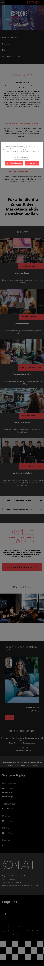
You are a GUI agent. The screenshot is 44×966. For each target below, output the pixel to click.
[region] (22, 155)
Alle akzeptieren (32, 163)
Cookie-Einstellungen (21, 157)
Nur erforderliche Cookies (14, 163)
